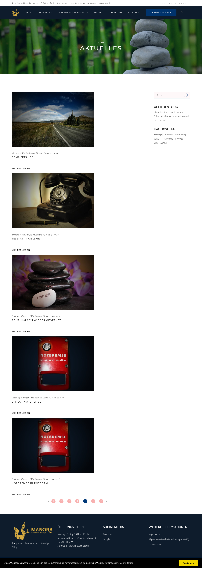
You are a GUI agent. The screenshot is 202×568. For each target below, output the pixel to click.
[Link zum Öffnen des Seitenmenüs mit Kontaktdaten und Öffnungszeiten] (188, 12)
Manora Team (41, 316)
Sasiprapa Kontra (34, 153)
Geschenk (168, 138)
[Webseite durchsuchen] (182, 12)
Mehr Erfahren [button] (126, 563)
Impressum (154, 534)
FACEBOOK (169, 3)
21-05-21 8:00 (56, 316)
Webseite (179, 138)
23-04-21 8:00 (57, 397)
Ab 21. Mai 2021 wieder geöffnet (36, 320)
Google (106, 539)
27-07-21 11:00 (51, 153)
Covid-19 (16, 316)
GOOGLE (184, 3)
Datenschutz (155, 544)
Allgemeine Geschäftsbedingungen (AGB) (169, 539)
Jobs (156, 142)
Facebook (108, 534)
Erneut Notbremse (26, 401)
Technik (15, 234)
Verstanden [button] (188, 563)
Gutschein (168, 134)
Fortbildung (180, 134)
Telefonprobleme (26, 238)
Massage (16, 153)
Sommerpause (22, 157)
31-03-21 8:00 (56, 479)
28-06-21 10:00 (51, 234)
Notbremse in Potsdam (30, 483)
